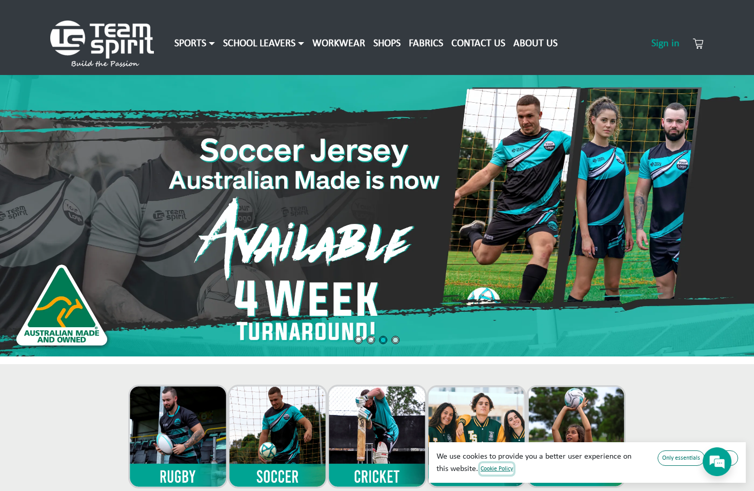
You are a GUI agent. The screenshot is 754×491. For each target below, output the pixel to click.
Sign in (665, 44)
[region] (377, 215)
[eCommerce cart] (698, 43)
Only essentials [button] (681, 458)
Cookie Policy (497, 469)
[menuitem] (194, 43)
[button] (377, 215)
